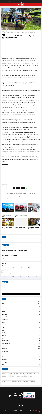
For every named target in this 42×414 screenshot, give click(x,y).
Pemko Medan (18, 376)
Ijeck (34, 373)
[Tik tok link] (21, 2)
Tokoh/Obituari (4, 359)
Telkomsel (19, 381)
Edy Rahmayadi (16, 373)
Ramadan (3, 349)
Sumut (9, 381)
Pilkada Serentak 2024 (6, 343)
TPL (6, 184)
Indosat (38, 373)
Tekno (3, 356)
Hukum (3, 312)
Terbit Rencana (25, 381)
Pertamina (31, 376)
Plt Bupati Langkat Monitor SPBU (33, 213)
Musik (3, 327)
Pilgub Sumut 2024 (5, 340)
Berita (3, 301)
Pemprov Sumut (24, 376)
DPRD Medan (4, 373)
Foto (2, 309)
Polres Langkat (34, 378)
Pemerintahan (4, 333)
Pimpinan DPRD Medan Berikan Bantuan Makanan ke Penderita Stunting (21, 198)
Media (3, 325)
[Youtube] (19, 405)
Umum (3, 362)
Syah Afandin (14, 381)
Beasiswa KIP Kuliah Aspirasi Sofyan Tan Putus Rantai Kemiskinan (15, 250)
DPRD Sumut (10, 373)
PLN (18, 378)
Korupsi (3, 317)
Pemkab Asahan (4, 376)
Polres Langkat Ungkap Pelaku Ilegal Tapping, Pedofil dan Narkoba (21, 193)
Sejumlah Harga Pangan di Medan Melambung (33, 228)
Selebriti (3, 353)
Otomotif (3, 332)
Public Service (4, 348)
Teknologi (3, 357)
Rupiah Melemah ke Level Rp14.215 (7, 228)
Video (3, 364)
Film (2, 306)
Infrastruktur (4, 314)
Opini (3, 330)
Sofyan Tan (4, 381)
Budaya (3, 303)
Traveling (3, 361)
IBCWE (3, 184)
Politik (3, 346)
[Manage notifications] (39, 411)
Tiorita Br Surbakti (33, 381)
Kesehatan (4, 316)
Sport (3, 354)
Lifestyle (3, 322)
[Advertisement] (21, 48)
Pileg (3, 338)
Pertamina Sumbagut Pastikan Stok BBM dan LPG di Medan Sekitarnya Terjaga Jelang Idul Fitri (21, 214)
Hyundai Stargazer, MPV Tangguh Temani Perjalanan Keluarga (20, 228)
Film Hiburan (4, 308)
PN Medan (22, 378)
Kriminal (3, 319)
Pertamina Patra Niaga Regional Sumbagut (9, 378)
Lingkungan (4, 324)
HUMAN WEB (35, 410)
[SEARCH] (39, 240)
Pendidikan (4, 335)
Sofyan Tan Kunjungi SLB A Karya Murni (9, 255)
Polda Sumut (28, 378)
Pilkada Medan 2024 (5, 341)
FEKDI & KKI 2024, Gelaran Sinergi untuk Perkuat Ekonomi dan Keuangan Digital (7, 214)
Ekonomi (3, 304)
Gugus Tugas (29, 373)
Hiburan (3, 311)
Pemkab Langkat (11, 376)
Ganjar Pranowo (23, 373)
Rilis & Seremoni (5, 351)
